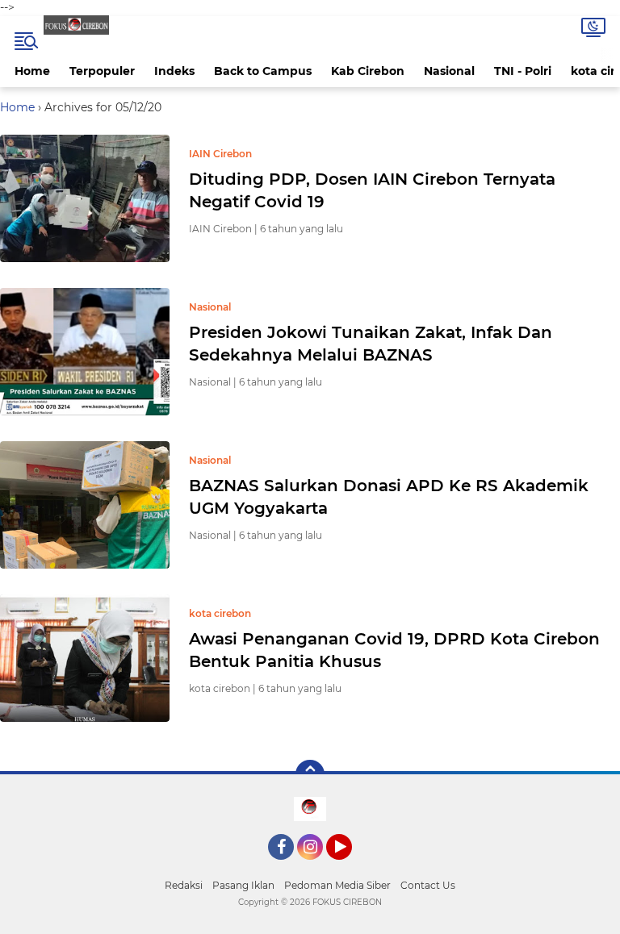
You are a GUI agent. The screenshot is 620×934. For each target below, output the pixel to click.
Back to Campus (263, 71)
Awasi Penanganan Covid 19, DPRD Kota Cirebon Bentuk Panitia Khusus (394, 650)
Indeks (174, 71)
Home (32, 71)
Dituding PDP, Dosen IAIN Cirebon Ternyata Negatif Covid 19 (372, 190)
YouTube (350, 867)
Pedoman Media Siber (337, 885)
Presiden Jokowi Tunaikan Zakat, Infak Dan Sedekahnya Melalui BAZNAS (370, 344)
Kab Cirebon (367, 71)
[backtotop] (310, 774)
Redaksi (184, 885)
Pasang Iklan (243, 885)
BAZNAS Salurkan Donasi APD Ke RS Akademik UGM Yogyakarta (389, 497)
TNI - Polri (522, 71)
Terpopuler (102, 71)
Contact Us (427, 885)
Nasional (449, 71)
